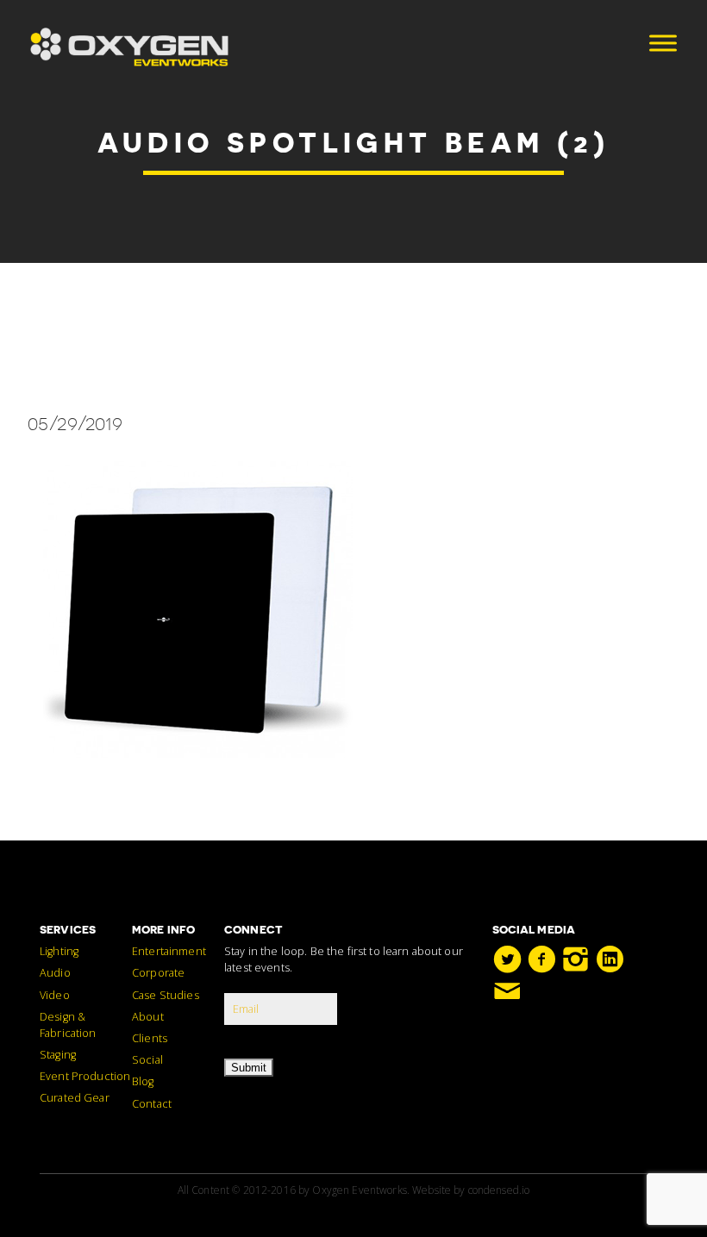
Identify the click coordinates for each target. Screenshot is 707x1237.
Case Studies (165, 995)
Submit (248, 1067)
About (148, 1016)
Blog (143, 1081)
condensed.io (499, 1190)
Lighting (59, 951)
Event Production (85, 1076)
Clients (149, 1038)
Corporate (158, 972)
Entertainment (169, 951)
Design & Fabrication (68, 1024)
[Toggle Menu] (663, 42)
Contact (152, 1103)
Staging (58, 1054)
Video (55, 995)
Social (147, 1060)
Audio (55, 972)
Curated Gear (74, 1097)
